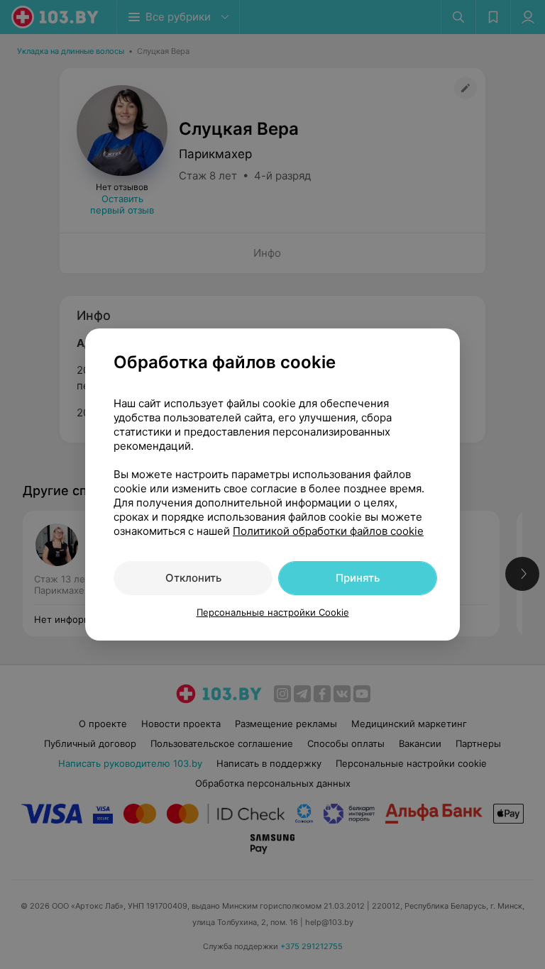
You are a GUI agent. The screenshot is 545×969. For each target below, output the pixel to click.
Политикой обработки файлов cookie (328, 531)
